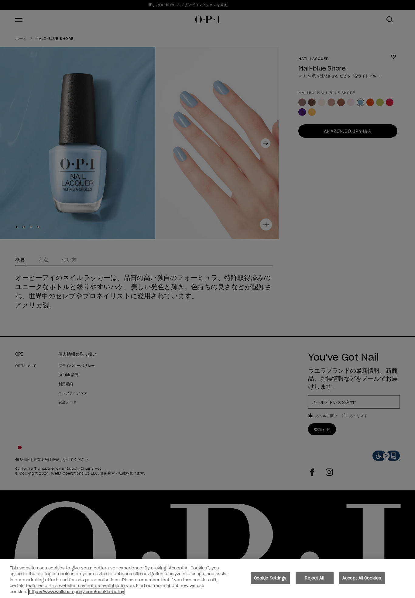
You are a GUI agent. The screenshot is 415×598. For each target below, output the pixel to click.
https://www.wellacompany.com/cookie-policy (76, 591)
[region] (207, 578)
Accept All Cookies (361, 578)
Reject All (314, 578)
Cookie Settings (270, 578)
